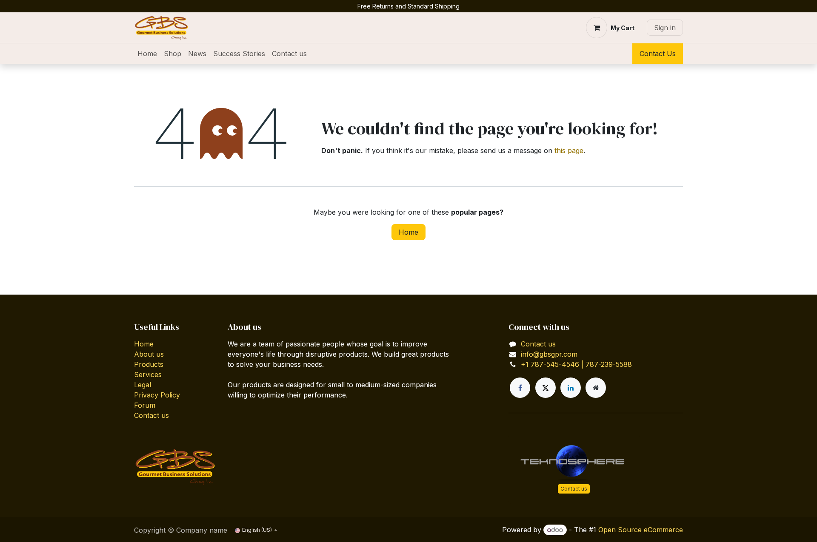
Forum (144, 405)
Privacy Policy (157, 395)
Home (408, 232)
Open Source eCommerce (640, 529)
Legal (142, 384)
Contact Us (658, 53)
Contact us (151, 415)
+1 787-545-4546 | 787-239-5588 (576, 364)
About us (149, 354)
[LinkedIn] (570, 387)
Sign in (665, 27)
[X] (545, 387)
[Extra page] (596, 387)
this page (568, 150)
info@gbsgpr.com (549, 354)
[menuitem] (147, 53)
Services (148, 374)
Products (148, 364)
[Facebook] (520, 387)
